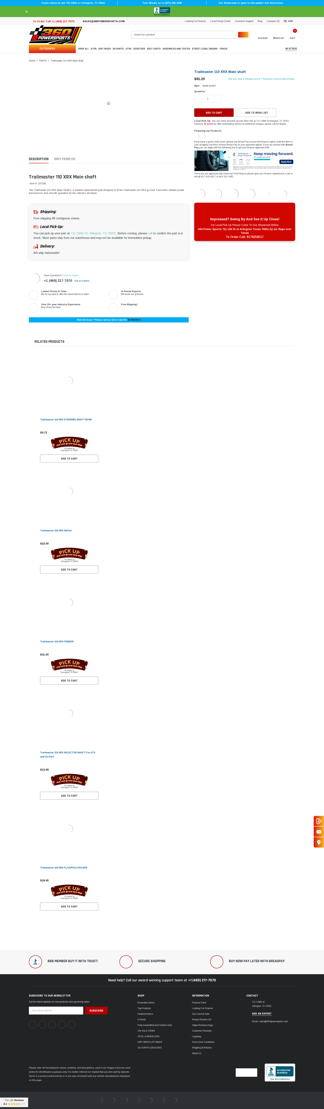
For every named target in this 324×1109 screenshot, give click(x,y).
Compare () (273, 21)
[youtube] (62, 1024)
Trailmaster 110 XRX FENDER (57, 641)
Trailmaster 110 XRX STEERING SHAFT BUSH (66, 419)
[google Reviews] (14, 1102)
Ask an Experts (82, 281)
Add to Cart (69, 459)
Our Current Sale (200, 1014)
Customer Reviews (202, 1031)
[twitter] (71, 1024)
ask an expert (262, 1014)
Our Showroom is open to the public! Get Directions (250, 2)
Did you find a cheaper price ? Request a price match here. (261, 79)
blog (260, 21)
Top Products (144, 1008)
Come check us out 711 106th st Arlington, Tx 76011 (73, 2)
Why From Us (64, 159)
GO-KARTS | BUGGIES (150, 1047)
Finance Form (199, 1002)
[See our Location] (319, 842)
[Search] (243, 34)
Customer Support (244, 21)
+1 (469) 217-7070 (58, 281)
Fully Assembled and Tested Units (155, 1025)
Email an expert (70, 275)
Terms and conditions (203, 1042)
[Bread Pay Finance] (197, 136)
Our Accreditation (162, 15)
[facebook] (32, 1024)
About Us (196, 1053)
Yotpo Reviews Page (202, 1025)
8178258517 (134, 320)
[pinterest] (42, 1024)
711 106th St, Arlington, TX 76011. (94, 233)
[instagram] (52, 1024)
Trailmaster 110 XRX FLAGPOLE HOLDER (63, 867)
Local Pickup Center (220, 21)
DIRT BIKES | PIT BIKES (150, 1042)
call (150, 233)
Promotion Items (146, 1002)
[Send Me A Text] (319, 821)
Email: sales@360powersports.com (270, 1021)
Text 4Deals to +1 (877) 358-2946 (162, 2)
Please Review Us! (201, 1019)
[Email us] (319, 832)
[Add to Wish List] (96, 432)
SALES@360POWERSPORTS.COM (103, 21)
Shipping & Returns (202, 1047)
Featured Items (145, 1014)
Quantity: (200, 91)
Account (263, 38)
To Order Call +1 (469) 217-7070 (53, 21)
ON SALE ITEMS (146, 1031)
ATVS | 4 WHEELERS (149, 1036)
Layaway (196, 1036)
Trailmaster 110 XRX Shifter (56, 530)
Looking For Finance (195, 21)
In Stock (142, 1019)
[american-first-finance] (203, 136)
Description (39, 159)
